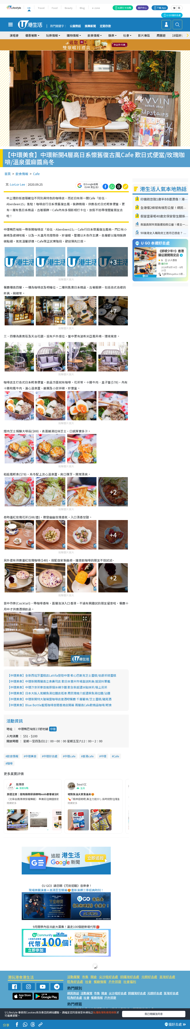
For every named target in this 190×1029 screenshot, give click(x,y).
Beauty (69, 8)
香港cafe (88, 756)
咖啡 (10, 763)
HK (29, 8)
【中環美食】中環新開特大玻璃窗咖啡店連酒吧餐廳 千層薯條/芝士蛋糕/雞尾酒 (59, 699)
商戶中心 (142, 7)
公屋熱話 (75, 26)
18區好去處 (179, 35)
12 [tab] (105, 45)
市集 (85, 976)
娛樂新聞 (90, 26)
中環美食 (30, 756)
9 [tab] (94, 45)
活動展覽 (73, 976)
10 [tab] (98, 45)
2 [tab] (90, 40)
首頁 (7, 173)
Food (55, 8)
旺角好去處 (75, 981)
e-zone (96, 8)
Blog (82, 8)
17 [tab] (103, 49)
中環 (53, 729)
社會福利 (129, 981)
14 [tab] (92, 49)
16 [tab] (99, 49)
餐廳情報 (100, 981)
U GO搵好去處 (173, 15)
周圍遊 (161, 35)
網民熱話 (73, 993)
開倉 (94, 976)
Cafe (36, 173)
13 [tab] (88, 49)
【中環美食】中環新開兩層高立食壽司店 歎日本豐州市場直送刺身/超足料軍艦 (58, 681)
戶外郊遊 (115, 981)
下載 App (161, 7)
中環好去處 (50, 756)
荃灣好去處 (167, 976)
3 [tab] (94, 40)
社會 (88, 981)
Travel (41, 8)
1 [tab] (87, 40)
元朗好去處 (149, 976)
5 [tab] (101, 40)
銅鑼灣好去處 (129, 976)
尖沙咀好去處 (108, 976)
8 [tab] (90, 45)
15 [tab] (96, 49)
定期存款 (105, 26)
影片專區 (144, 35)
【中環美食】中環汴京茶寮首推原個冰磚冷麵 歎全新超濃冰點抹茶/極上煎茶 (57, 687)
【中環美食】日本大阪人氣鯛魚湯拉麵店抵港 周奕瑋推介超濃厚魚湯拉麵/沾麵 (58, 693)
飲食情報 (22, 173)
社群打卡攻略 (124, 7)
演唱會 (14, 35)
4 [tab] (98, 40)
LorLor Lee (17, 184)
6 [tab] (105, 40)
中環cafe (70, 756)
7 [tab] (87, 45)
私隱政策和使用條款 (105, 1012)
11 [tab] (101, 45)
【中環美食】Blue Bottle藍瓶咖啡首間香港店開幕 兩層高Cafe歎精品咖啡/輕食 (59, 705)
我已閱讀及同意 (154, 1014)
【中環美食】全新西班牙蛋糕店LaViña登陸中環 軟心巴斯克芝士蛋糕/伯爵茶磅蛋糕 (61, 675)
